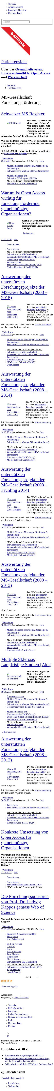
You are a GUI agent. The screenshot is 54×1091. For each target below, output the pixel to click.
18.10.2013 (6, 625)
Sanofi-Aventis (13, 972)
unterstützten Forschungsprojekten (37, 308)
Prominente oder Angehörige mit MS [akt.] (24, 1055)
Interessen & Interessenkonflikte (21, 934)
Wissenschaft (17, 77)
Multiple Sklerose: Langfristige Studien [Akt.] (26, 662)
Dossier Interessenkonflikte (20, 1017)
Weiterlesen (7, 158)
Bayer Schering (14, 969)
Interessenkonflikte (15, 73)
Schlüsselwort (15, 88)
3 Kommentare (9, 732)
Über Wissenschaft (15, 696)
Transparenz (12, 357)
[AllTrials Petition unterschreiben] (15, 55)
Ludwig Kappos (14, 944)
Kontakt (11, 1026)
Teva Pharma (13, 954)
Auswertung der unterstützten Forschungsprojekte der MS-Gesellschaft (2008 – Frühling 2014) (24, 479)
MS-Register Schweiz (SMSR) (21, 362)
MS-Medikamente (15, 724)
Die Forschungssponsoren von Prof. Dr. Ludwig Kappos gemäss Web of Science (25, 904)
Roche (10, 949)
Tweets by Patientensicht (12, 1078)
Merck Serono (13, 959)
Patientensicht (14, 61)
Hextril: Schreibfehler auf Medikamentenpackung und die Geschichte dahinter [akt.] (27, 1059)
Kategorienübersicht (17, 10)
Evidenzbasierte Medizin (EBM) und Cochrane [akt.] (29, 1064)
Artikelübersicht (15, 7)
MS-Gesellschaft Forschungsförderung (24, 181)
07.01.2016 (6, 239)
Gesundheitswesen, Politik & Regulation (25, 707)
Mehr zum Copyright (10, 986)
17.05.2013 (6, 929)
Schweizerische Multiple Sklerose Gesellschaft (28, 171)
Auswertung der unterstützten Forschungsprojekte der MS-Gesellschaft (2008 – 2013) (24, 575)
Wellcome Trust (14, 262)
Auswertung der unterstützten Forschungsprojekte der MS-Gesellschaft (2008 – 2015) (24, 287)
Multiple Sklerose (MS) (17, 176)
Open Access (40, 73)
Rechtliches (13, 1083)
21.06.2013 (6, 872)
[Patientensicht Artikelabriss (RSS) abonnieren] (8, 981)
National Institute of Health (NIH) (22, 267)
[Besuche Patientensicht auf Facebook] (26, 995)
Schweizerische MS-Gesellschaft (22, 183)
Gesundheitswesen (28, 69)
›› (37, 977)
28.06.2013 (6, 800)
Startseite (12, 4)
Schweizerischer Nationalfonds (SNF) (24, 264)
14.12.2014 (6, 432)
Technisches (13, 1086)
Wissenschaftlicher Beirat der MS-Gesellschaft (28, 257)
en (8, 1036)
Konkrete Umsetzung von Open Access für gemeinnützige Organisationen (24, 839)
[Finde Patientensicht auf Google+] (29, 995)
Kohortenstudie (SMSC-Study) (21, 359)
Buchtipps (12, 1011)
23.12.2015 (6, 334)
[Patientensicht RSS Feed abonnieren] (14, 995)
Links (10, 1020)
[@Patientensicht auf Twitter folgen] (22, 995)
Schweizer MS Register (22, 113)
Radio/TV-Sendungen (18, 1014)
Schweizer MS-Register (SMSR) (22, 178)
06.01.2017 (6, 161)
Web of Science (14, 951)
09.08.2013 (6, 692)
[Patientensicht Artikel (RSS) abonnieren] (5, 981)
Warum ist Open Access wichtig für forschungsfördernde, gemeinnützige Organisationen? (23, 203)
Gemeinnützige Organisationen (21, 259)
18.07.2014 (6, 527)
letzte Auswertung (43, 324)
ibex (42, 161)
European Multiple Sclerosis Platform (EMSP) (28, 717)
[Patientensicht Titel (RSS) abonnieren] (11, 981)
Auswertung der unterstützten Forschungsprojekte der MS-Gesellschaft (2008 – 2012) (24, 749)
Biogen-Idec (12, 956)
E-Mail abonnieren (21, 997)
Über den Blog (15, 13)
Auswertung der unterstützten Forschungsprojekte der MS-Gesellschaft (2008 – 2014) (24, 384)
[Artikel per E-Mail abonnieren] (17, 995)
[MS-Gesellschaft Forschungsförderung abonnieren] (2, 981)
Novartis (11, 946)
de (8, 1033)
